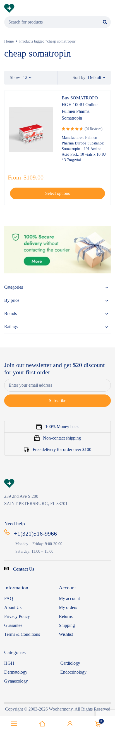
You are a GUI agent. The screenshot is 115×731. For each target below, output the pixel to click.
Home (9, 41)
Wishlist (66, 634)
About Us (12, 607)
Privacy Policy (17, 616)
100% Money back (62, 426)
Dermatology (15, 672)
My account (69, 598)
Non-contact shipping (62, 438)
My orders (68, 607)
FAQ (8, 598)
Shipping (67, 625)
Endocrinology (73, 672)
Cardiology (70, 663)
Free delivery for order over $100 (62, 449)
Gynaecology (16, 681)
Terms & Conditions (22, 634)
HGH (9, 663)
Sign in (70, 724)
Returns (66, 616)
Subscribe (57, 400)
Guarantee (13, 625)
